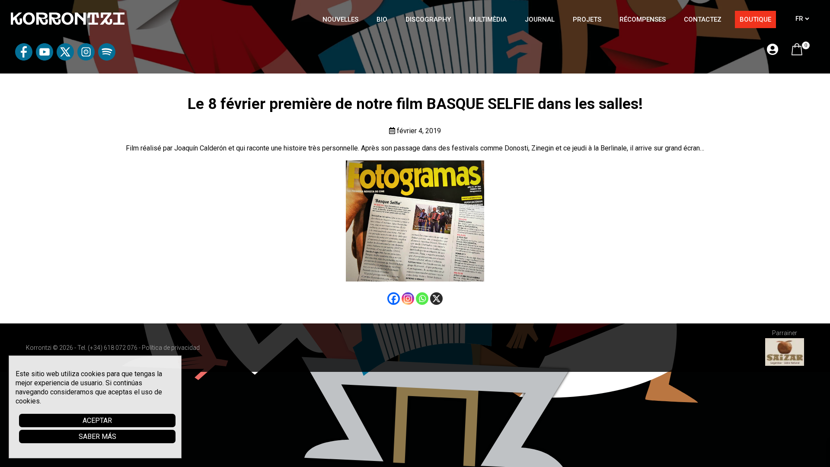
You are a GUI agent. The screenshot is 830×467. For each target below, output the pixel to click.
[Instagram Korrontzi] (86, 58)
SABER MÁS (97, 436)
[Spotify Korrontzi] (106, 58)
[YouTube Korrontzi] (44, 58)
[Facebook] (393, 298)
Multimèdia (488, 19)
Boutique (755, 19)
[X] (436, 298)
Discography (428, 19)
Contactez (702, 19)
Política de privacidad (171, 347)
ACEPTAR (97, 420)
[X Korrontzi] (65, 58)
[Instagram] (408, 298)
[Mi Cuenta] (772, 50)
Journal (540, 19)
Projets (587, 19)
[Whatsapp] (422, 298)
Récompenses (642, 19)
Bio (382, 19)
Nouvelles (340, 19)
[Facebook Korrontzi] (23, 58)
